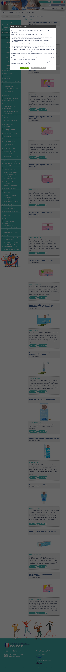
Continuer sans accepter (38, 67)
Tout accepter (25, 67)
